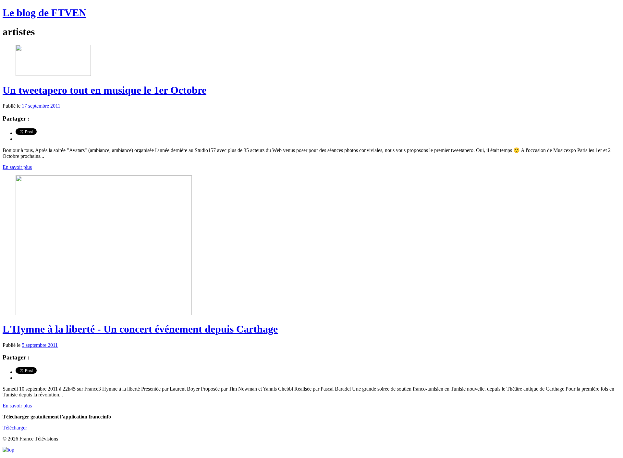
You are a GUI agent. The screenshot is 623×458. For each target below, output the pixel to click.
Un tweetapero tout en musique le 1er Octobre (104, 90)
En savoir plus (17, 167)
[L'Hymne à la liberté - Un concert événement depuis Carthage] (104, 313)
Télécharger (15, 427)
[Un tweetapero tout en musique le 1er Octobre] (53, 74)
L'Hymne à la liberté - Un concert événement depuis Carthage (140, 329)
